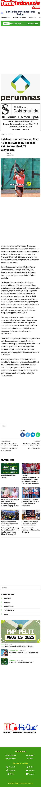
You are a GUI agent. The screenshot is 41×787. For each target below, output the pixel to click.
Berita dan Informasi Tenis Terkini (20, 13)
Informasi (30, 755)
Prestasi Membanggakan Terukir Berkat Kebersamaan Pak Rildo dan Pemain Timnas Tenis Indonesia (31, 479)
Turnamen (12, 660)
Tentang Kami (10, 759)
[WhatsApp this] (38, 434)
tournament (9, 610)
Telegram (31, 774)
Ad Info (30, 759)
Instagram (12, 770)
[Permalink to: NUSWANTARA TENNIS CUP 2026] (10, 468)
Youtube (31, 770)
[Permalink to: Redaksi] (3, 154)
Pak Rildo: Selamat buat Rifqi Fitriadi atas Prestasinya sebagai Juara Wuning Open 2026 (10, 502)
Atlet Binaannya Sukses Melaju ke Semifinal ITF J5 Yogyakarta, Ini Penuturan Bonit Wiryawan (9, 446)
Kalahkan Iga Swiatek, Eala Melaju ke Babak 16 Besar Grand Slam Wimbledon (30, 502)
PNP (2, 644)
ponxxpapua (8, 606)
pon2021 (7, 602)
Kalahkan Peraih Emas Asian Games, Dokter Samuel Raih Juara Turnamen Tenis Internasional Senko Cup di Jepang (31, 527)
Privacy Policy (10, 755)
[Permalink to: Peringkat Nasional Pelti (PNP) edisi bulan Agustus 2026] (20, 631)
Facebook (12, 767)
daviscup (7, 598)
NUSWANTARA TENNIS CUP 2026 (21, 662)
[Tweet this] (27, 434)
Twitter (31, 767)
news (4, 426)
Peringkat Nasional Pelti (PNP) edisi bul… (17, 646)
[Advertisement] (20, 48)
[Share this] (22, 434)
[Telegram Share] (33, 434)
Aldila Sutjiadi (13, 650)
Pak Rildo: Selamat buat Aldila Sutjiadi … (23, 654)
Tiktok (12, 774)
